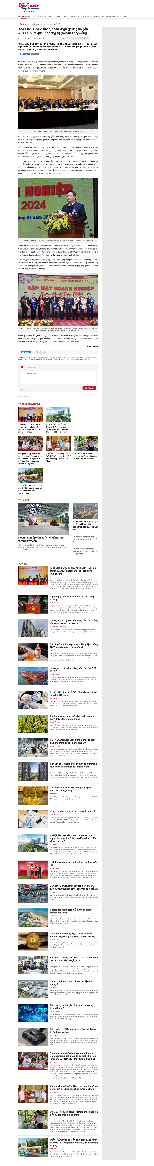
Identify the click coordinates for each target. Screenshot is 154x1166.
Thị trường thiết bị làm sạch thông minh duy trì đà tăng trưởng (73, 1030)
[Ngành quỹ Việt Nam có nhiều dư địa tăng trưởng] (33, 604)
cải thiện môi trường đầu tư (80, 360)
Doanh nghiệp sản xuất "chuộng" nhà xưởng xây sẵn (41, 539)
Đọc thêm (23, 564)
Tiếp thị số (31, 24)
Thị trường (53, 794)
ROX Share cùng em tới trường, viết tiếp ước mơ (73, 863)
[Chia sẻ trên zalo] (40, 352)
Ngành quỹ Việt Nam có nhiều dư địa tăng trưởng (72, 598)
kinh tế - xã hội (91, 358)
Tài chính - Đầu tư (55, 603)
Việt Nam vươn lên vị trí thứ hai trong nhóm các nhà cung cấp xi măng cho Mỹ (72, 741)
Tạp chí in (108, 16)
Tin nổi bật (23, 500)
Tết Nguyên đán (31, 358)
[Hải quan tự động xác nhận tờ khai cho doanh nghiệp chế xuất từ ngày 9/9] (33, 965)
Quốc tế (57, 24)
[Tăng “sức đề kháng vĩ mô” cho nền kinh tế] (33, 819)
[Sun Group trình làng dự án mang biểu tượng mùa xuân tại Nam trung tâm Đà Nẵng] (33, 771)
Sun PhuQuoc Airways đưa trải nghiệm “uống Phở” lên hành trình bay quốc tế (74, 646)
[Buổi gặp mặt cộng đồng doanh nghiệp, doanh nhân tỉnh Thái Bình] (58, 102)
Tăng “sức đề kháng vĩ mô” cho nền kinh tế (72, 811)
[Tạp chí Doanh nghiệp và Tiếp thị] (28, 6)
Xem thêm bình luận (24, 396)
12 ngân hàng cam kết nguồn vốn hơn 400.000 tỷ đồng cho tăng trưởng (85, 551)
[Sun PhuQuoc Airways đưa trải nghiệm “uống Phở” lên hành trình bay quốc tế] (33, 652)
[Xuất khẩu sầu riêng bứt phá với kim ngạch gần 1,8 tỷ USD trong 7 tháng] (33, 724)
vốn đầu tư (72, 358)
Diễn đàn (39, 24)
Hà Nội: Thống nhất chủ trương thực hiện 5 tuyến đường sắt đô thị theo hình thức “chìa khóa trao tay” (57, 428)
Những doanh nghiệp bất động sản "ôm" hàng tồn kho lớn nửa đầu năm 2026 (74, 622)
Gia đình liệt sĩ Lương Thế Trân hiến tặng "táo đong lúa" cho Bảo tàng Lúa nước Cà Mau (58, 457)
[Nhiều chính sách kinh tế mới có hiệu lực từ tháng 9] (33, 989)
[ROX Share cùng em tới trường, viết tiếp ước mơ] (33, 870)
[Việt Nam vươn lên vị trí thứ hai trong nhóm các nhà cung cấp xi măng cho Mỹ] (33, 747)
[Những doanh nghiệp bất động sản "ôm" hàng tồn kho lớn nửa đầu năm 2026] (33, 628)
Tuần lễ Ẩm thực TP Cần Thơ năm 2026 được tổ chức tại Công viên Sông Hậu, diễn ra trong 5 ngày (30, 489)
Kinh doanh (53, 892)
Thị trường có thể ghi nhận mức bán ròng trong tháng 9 (71, 1007)
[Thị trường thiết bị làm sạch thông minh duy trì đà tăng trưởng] (33, 1037)
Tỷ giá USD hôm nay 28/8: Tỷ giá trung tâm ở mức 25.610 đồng (73, 693)
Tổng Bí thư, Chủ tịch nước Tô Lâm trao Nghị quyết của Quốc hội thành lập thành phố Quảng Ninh (29, 428)
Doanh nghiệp (54, 868)
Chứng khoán (54, 1011)
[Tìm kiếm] (131, 17)
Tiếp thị (23, 16)
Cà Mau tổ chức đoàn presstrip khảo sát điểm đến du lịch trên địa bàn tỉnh (85, 456)
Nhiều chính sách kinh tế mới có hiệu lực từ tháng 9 (72, 983)
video (102, 16)
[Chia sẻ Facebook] (25, 54)
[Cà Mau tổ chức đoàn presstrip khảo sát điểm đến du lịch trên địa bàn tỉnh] (86, 443)
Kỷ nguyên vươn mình (119, 16)
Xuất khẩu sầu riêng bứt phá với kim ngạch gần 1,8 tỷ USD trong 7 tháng (72, 717)
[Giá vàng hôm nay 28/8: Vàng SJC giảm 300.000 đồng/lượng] (33, 795)
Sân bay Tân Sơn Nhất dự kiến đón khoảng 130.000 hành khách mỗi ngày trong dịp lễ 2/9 (74, 887)
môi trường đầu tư (64, 360)
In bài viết (36, 54)
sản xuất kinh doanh (50, 360)
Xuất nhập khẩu (55, 674)
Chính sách (53, 987)
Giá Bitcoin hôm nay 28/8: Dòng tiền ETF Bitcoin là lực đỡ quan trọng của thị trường (72, 935)
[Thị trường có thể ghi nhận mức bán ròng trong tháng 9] (33, 1013)
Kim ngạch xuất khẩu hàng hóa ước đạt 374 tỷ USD (73, 670)
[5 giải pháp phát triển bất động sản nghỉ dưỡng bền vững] (33, 917)
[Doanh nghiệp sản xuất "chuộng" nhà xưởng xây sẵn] (43, 519)
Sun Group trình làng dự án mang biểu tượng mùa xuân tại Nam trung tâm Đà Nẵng (73, 765)
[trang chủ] (19, 17)
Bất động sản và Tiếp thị (58, 626)
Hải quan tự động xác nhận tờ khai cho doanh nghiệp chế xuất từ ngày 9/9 (74, 959)
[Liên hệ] (44, 352)
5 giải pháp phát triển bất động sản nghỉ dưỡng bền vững (71, 911)
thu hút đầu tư (23, 360)
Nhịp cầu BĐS (54, 916)
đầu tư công (81, 358)
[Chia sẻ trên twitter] (37, 352)
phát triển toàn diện (35, 360)
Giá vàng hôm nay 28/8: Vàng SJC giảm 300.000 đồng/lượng (71, 789)
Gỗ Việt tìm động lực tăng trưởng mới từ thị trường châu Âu (85, 539)
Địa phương (48, 24)
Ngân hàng (53, 698)
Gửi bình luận (89, 388)
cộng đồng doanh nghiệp (46, 358)
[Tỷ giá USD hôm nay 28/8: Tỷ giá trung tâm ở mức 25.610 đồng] (33, 700)
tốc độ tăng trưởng (62, 358)
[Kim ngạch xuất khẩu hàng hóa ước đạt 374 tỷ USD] (33, 676)
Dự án (52, 770)
